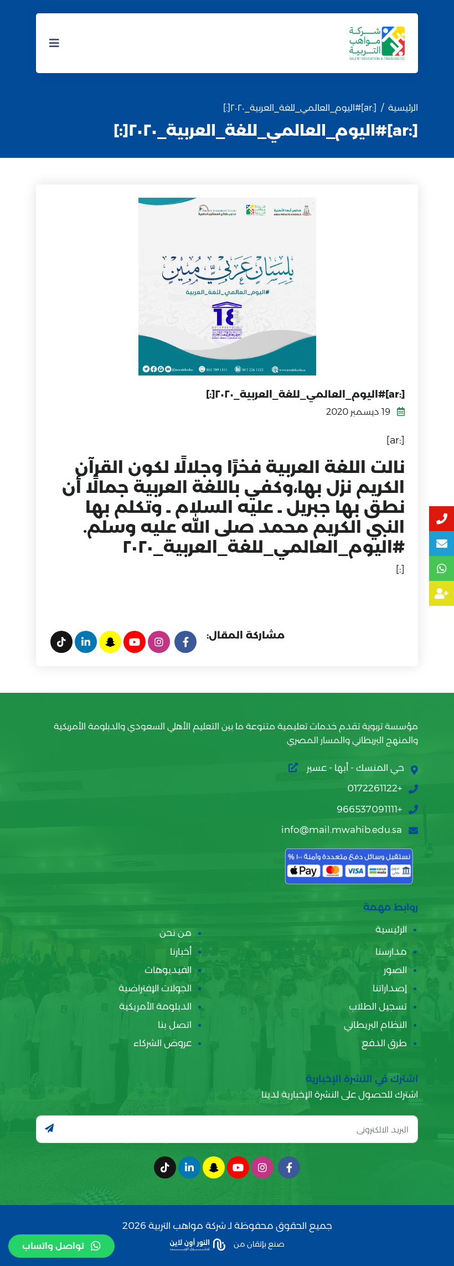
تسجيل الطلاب (378, 1006)
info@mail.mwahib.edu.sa (341, 829)
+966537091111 (369, 809)
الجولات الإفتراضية (155, 988)
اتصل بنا (175, 1024)
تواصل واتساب (53, 1246)
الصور (395, 969)
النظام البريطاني (375, 1024)
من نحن (175, 932)
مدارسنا (391, 951)
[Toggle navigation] (54, 43)
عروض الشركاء (162, 1042)
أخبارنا (181, 951)
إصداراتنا (390, 988)
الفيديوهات (168, 969)
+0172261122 (374, 788)
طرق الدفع (384, 1042)
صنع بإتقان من (258, 1243)
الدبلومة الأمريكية (155, 1006)
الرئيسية (403, 107)
